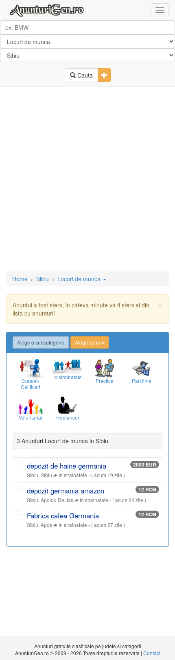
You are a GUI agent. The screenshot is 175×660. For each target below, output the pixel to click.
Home (20, 279)
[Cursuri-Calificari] (30, 368)
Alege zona (88, 342)
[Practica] (104, 368)
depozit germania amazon (65, 491)
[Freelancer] (67, 405)
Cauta (84, 75)
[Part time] (141, 368)
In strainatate (73, 474)
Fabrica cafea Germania (63, 515)
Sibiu (42, 279)
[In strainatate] (67, 366)
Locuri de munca (79, 279)
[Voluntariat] (30, 405)
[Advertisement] (87, 179)
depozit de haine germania (66, 466)
